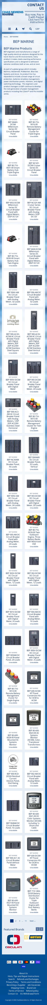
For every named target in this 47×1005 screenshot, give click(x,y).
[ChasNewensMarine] (13, 13)
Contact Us (13, 993)
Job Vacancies (34, 985)
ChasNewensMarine (23, 1000)
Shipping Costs (17, 988)
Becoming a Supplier (16, 985)
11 (26, 921)
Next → (33, 921)
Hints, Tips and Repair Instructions (23, 976)
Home (6, 37)
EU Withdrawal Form (29, 993)
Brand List (31, 988)
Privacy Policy (12, 982)
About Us (23, 973)
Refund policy (32, 990)
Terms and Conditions (31, 982)
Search (11, 979)
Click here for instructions (36, 21)
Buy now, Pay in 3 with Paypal (34, 15)
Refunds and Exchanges (28, 979)
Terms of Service (16, 990)
